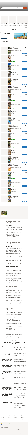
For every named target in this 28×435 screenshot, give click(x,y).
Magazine (10, 428)
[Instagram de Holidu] (12, 432)
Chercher (24, 7)
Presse (16, 428)
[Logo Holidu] (3, 0)
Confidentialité (24, 433)
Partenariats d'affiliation (18, 429)
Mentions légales (19, 433)
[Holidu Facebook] (15, 432)
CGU (22, 433)
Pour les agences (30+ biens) (24, 428)
